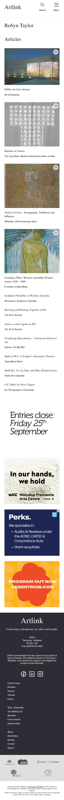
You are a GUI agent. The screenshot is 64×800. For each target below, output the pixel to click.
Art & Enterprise (11, 94)
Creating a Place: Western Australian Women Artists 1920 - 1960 (28, 280)
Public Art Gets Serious (17, 89)
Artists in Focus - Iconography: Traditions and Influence (29, 214)
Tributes (11, 695)
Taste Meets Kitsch (13, 361)
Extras (10, 699)
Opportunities (13, 723)
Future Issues (13, 719)
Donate (10, 739)
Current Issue (13, 683)
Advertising (12, 735)
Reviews (11, 687)
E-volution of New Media (15, 286)
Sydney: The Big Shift (14, 347)
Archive (10, 691)
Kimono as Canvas (14, 151)
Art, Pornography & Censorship (19, 389)
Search (10, 747)
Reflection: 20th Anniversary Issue (20, 221)
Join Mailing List (14, 711)
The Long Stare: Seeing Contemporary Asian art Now (29, 156)
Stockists (11, 715)
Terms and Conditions (36, 786)
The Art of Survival (13, 315)
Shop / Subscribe (15, 707)
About (10, 732)
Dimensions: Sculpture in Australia (20, 301)
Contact (11, 743)
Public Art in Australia (14, 375)
